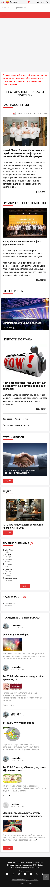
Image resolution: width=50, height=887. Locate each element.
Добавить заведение (34, 863)
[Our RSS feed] (43, 874)
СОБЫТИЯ (6, 8)
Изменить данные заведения (19, 865)
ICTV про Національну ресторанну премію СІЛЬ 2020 (23, 526)
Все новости (8, 419)
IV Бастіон (9, 564)
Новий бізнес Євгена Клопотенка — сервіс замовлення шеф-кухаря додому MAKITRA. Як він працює (23, 153)
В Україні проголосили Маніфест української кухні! (22, 243)
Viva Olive (9, 550)
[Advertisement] (25, 44)
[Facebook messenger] (25, 874)
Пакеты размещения (20, 867)
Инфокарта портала (15, 863)
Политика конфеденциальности (25, 880)
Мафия (8, 555)
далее (25, 586)
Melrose (8, 574)
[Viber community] (37, 874)
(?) (31, 543)
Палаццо (8, 560)
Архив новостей (21, 419)
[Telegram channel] (31, 874)
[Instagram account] (13, 874)
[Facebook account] (7, 874)
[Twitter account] (19, 874)
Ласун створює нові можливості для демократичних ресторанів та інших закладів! (24, 385)
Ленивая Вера (11, 578)
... (15, 187)
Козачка (8, 569)
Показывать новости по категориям (32, 113)
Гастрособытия (19, 8)
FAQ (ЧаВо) (38, 865)
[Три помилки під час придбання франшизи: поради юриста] (25, 475)
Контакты (34, 867)
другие (8, 481)
